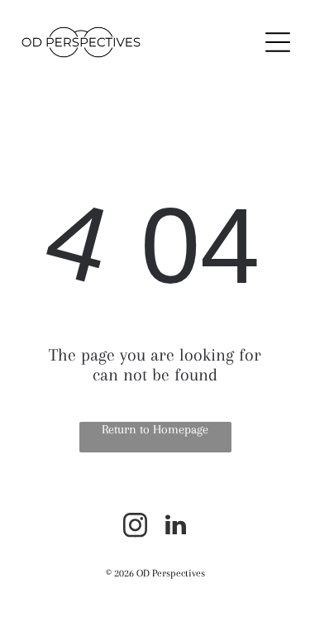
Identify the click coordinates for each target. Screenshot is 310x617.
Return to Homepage (155, 429)
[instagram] (135, 527)
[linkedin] (175, 527)
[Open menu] (277, 42)
